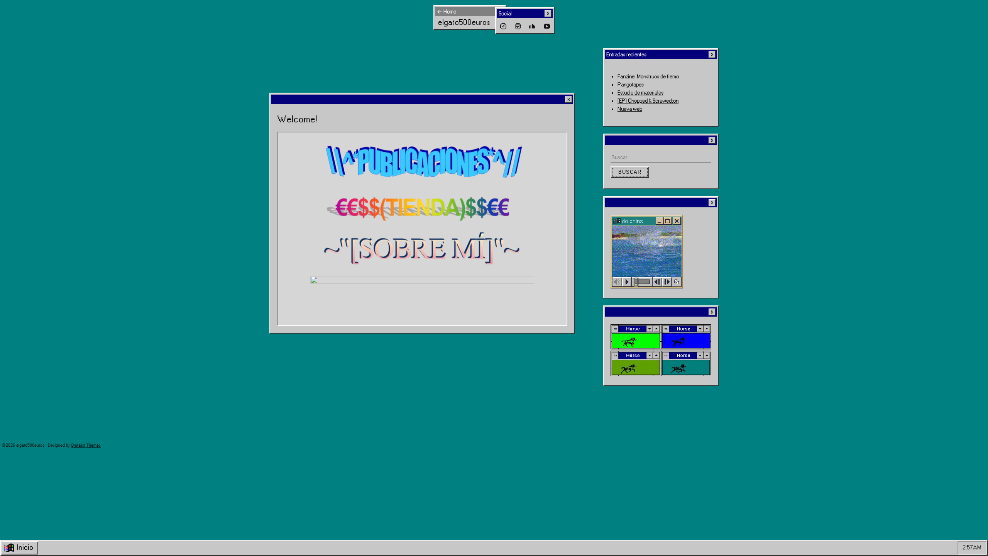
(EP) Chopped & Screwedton (648, 101)
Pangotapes (631, 85)
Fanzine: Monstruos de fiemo (648, 77)
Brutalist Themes (86, 445)
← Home (446, 12)
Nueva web (630, 109)
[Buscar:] (661, 158)
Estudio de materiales (640, 93)
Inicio (25, 547)
